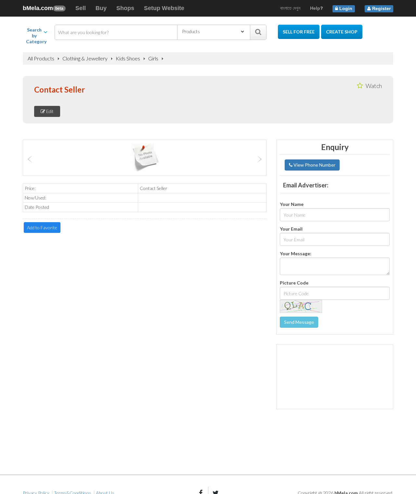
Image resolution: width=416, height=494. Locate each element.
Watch (373, 85)
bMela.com (43, 8)
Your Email (291, 229)
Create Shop (342, 31)
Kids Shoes (128, 58)
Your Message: (295, 253)
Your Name (292, 204)
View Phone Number (313, 165)
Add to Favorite (42, 227)
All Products (41, 58)
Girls (153, 58)
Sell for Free (299, 31)
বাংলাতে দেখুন (290, 8)
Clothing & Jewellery (85, 58)
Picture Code (294, 282)
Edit (49, 111)
